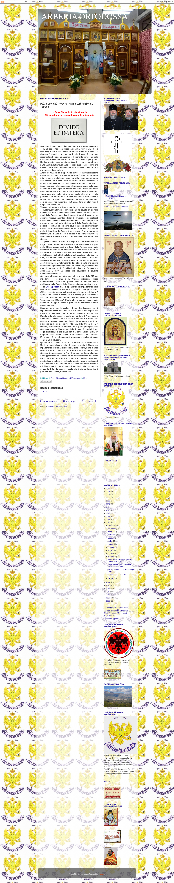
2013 (108, 585)
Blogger (101, 874)
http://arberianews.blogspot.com (116, 607)
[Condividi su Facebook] (48, 381)
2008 (108, 601)
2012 (108, 588)
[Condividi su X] (46, 381)
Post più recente (48, 401)
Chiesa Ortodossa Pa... (117, 574)
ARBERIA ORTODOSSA (84, 17)
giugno (111, 544)
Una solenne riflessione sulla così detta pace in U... (120, 560)
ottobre (111, 532)
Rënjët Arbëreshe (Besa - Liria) (115, 613)
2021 (108, 504)
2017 (108, 516)
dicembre (112, 525)
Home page (69, 401)
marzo (110, 553)
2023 (108, 498)
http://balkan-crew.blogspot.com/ (116, 610)
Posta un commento (50, 392)
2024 (108, 495)
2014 (108, 582)
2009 (108, 598)
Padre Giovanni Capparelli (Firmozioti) (116, 197)
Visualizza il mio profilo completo (116, 206)
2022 (108, 501)
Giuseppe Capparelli (111, 619)
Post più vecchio (89, 401)
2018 (108, 513)
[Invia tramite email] (41, 381)
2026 (108, 488)
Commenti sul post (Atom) (57, 406)
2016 (108, 520)
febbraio (111, 557)
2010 (108, 595)
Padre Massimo (109, 616)
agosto (111, 538)
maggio (111, 547)
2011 (108, 592)
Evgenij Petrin (52, 287)
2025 (108, 491)
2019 (108, 510)
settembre (112, 535)
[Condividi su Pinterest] (50, 381)
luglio (110, 541)
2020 (108, 507)
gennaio (111, 578)
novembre (112, 529)
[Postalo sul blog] (43, 381)
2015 (108, 523)
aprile (110, 550)
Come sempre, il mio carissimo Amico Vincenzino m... (119, 565)
